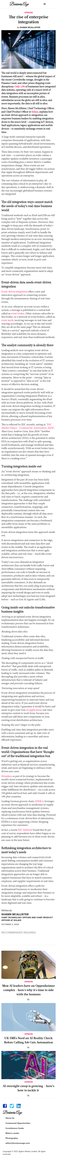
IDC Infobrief (24, 830)
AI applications (34, 710)
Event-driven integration (14, 291)
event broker (17, 313)
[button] (45, 4)
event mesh (7, 320)
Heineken (6, 776)
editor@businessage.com (18, 1143)
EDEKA (38, 801)
